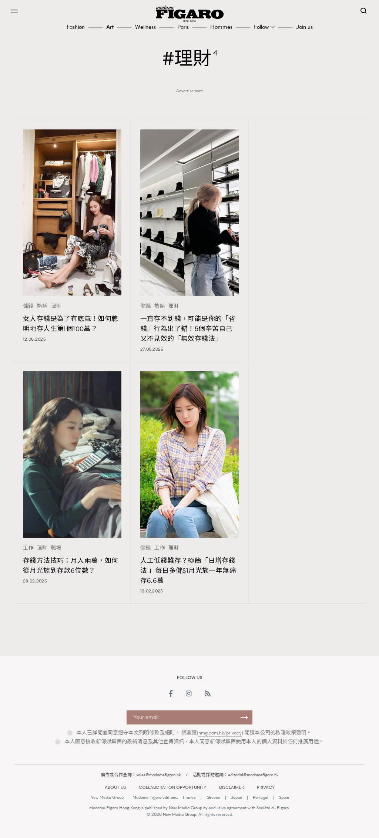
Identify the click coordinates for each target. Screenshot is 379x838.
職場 (56, 548)
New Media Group (107, 797)
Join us (304, 27)
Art (110, 27)
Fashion (76, 27)
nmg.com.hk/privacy (220, 732)
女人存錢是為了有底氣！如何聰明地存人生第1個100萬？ (70, 323)
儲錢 (28, 306)
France (189, 797)
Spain (284, 797)
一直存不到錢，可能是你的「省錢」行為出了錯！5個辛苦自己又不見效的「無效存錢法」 (188, 328)
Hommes (221, 27)
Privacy (266, 787)
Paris (183, 27)
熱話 (42, 306)
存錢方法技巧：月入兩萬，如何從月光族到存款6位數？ (70, 565)
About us (115, 787)
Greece (213, 797)
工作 (28, 548)
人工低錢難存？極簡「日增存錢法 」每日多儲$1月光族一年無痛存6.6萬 (188, 570)
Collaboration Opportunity (172, 787)
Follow (261, 27)
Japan (236, 797)
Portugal (260, 797)
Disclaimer (231, 787)
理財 (56, 306)
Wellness (145, 27)
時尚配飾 (292, 646)
